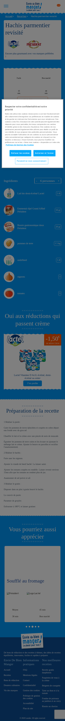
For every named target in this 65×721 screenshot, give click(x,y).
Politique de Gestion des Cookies (20, 145)
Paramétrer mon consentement (31, 161)
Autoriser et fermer (44, 153)
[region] (32, 133)
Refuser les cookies (20, 153)
